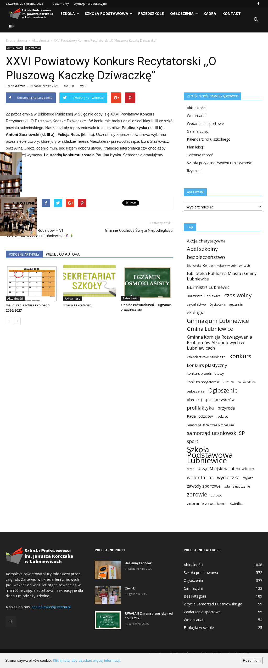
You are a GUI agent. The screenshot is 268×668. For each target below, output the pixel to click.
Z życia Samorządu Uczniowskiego (213, 603)
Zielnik (130, 588)
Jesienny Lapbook (138, 563)
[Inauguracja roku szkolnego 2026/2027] (32, 283)
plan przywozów (220, 399)
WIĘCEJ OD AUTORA (63, 254)
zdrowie (197, 494)
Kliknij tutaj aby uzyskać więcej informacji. (87, 660)
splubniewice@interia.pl (51, 606)
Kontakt (231, 13)
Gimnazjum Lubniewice (218, 320)
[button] (256, 20)
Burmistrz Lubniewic (208, 287)
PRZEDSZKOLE (151, 13)
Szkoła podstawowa (106, 13)
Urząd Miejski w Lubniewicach (225, 468)
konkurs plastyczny (207, 365)
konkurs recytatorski (203, 381)
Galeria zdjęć (198, 131)
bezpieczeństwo (206, 257)
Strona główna (16, 40)
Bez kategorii (195, 596)
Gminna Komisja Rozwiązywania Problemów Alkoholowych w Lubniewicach (219, 342)
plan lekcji (195, 399)
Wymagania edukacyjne (90, 3)
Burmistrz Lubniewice (204, 296)
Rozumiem (252, 660)
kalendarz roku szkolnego (206, 357)
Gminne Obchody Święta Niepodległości (139, 230)
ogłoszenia (196, 391)
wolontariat (200, 477)
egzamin (236, 304)
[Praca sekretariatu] (89, 283)
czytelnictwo (196, 304)
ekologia (196, 312)
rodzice (222, 416)
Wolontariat (197, 115)
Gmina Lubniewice (210, 329)
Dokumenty (60, 3)
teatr (190, 469)
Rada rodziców (200, 416)
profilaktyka (200, 408)
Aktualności (40, 40)
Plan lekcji (195, 147)
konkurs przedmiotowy (205, 373)
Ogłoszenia (182, 13)
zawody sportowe (204, 486)
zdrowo (216, 495)
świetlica (236, 503)
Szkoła (67, 13)
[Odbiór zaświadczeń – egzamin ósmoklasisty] (147, 283)
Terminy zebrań (200, 154)
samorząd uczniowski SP (216, 433)
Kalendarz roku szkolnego (209, 139)
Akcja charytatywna (206, 241)
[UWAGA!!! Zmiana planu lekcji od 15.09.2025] (108, 620)
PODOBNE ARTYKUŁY (24, 254)
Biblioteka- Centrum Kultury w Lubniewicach (218, 265)
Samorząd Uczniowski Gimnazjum (210, 425)
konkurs (240, 356)
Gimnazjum (193, 588)
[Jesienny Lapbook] (108, 570)
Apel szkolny (202, 249)
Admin (20, 86)
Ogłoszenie (223, 390)
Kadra (210, 13)
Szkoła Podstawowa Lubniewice (210, 455)
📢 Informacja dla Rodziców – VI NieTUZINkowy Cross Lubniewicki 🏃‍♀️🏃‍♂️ (40, 233)
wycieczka (228, 477)
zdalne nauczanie (237, 486)
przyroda (226, 408)
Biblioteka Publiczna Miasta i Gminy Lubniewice (221, 276)
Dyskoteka (217, 304)
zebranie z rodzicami (206, 503)
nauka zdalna (246, 382)
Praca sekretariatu (77, 305)
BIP (12, 26)
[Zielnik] (108, 595)
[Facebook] (258, 3)
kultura (228, 381)
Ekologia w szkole (199, 627)
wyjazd (248, 478)
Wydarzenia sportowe (205, 123)
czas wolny (238, 295)
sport (192, 441)
